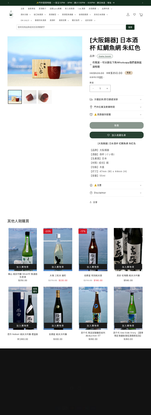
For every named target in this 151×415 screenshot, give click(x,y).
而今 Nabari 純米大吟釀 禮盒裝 (23, 334)
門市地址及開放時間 (17, 359)
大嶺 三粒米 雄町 (58, 275)
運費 (101, 77)
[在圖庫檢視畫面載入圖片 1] (15, 97)
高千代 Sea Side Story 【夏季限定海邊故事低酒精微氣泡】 (128, 334)
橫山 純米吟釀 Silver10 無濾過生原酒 (22, 275)
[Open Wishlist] (134, 14)
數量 (92, 82)
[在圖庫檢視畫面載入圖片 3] (45, 97)
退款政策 (11, 380)
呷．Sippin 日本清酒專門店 (26, 413)
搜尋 (130, 27)
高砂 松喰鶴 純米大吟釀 (128, 275)
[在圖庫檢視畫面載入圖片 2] (30, 97)
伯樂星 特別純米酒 (93, 275)
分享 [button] (95, 202)
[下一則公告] (142, 3)
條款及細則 (12, 375)
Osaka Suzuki (105, 56)
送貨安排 (11, 364)
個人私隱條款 (13, 370)
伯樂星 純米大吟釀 (58, 334)
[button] (93, 9)
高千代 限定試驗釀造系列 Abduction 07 (93, 334)
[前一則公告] (8, 3)
